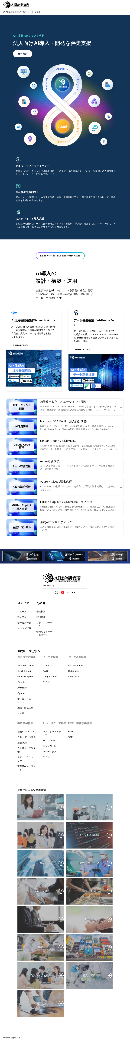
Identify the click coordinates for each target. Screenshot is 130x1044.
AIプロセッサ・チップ (52, 733)
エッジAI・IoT (50, 746)
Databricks (73, 671)
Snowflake (73, 676)
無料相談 (22, 53)
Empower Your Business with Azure (60, 255)
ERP (70, 731)
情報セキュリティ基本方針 (44, 633)
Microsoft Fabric (76, 665)
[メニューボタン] (123, 5)
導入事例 (21, 617)
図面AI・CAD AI (25, 731)
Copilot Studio (24, 671)
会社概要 (41, 611)
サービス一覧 (24, 622)
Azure (46, 665)
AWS (45, 671)
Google (21, 682)
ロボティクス (49, 751)
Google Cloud (50, 676)
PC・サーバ (49, 740)
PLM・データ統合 (26, 737)
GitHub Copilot (25, 676)
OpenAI (21, 693)
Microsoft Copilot (26, 665)
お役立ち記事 (24, 628)
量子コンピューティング (26, 700)
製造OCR (22, 742)
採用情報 (41, 617)
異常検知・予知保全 (26, 750)
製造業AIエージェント (26, 768)
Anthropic (22, 687)
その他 (20, 713)
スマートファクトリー (26, 759)
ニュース (21, 611)
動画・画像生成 (25, 707)
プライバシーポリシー (44, 624)
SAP (70, 737)
